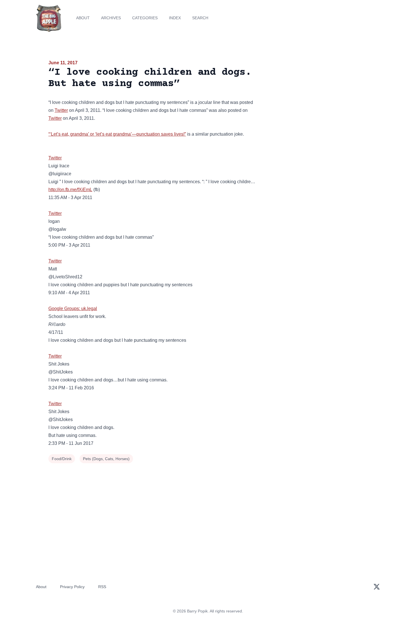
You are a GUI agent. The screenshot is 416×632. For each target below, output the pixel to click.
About (83, 18)
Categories (145, 18)
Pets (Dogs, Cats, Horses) (106, 458)
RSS (102, 586)
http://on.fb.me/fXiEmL (70, 189)
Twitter (61, 110)
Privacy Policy (72, 586)
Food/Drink (62, 458)
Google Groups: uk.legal (72, 308)
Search (200, 18)
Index (175, 18)
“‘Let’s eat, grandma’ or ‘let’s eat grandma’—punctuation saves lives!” (117, 134)
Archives (111, 18)
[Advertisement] (317, 103)
